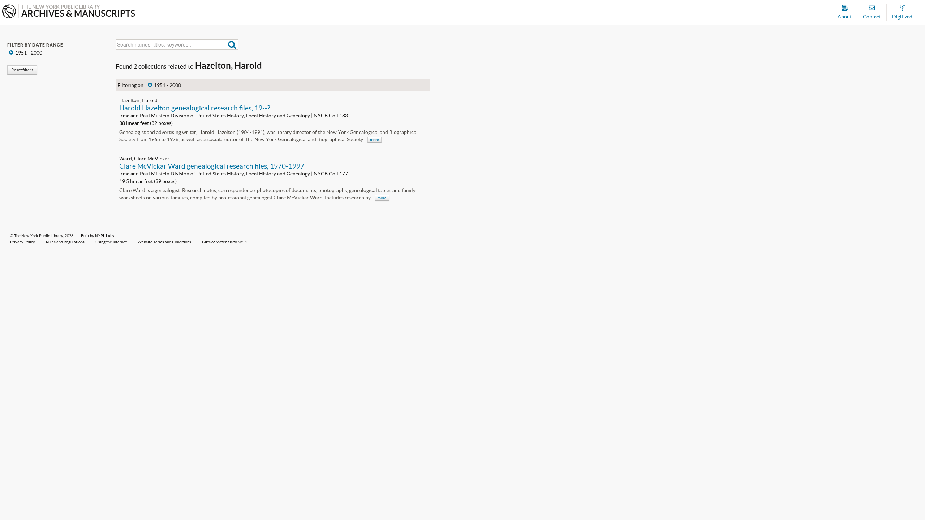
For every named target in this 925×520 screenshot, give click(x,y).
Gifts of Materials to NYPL (225, 242)
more (374, 140)
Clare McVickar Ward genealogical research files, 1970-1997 (211, 166)
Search (232, 44)
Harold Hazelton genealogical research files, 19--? (194, 108)
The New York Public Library (38, 236)
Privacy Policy (22, 242)
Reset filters (22, 70)
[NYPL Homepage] (9, 12)
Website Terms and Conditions (164, 242)
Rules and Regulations (65, 242)
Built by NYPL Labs (97, 236)
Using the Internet (111, 242)
